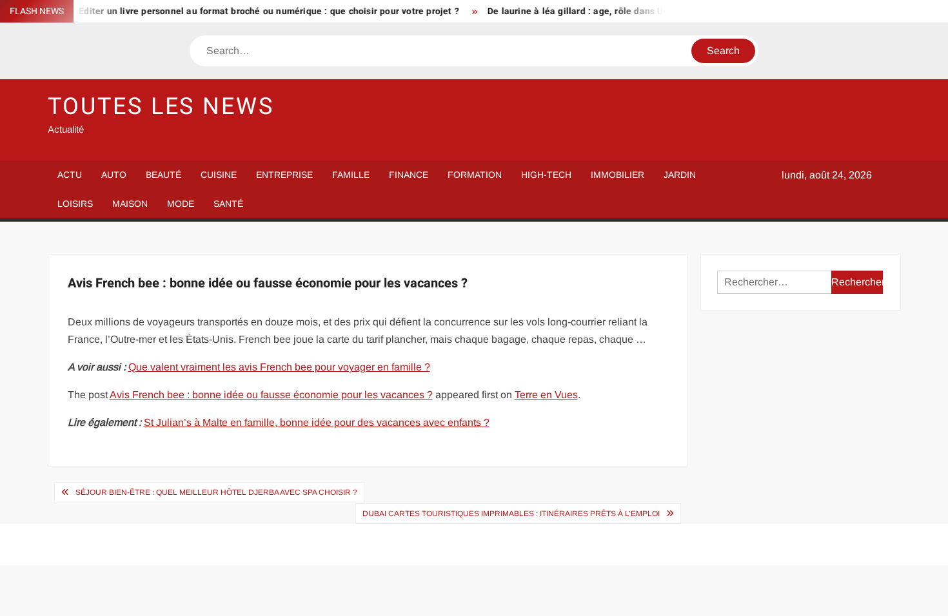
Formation (475, 174)
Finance (408, 174)
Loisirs (75, 203)
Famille (351, 174)
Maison (130, 203)
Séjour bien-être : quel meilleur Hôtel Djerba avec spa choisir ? (216, 492)
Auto (113, 174)
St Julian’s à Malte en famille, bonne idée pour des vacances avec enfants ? (316, 422)
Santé (228, 203)
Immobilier (617, 174)
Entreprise (284, 174)
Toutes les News (161, 107)
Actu (69, 174)
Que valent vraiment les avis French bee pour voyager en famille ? (279, 366)
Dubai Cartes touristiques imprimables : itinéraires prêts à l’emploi (511, 513)
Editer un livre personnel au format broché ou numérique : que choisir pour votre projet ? (260, 11)
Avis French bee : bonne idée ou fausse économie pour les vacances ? (271, 394)
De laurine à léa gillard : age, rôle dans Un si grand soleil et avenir (620, 11)
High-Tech (546, 174)
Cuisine (219, 174)
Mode (180, 203)
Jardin (680, 174)
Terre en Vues (546, 394)
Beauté (163, 174)
